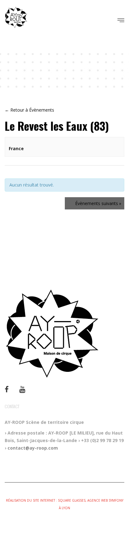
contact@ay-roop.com (33, 448)
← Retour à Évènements (29, 110)
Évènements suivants (98, 203)
